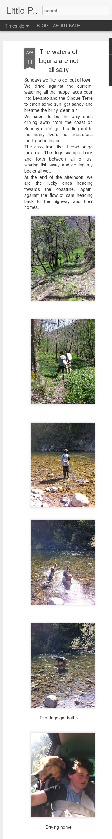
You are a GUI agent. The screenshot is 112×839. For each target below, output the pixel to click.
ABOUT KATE (66, 25)
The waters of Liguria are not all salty (58, 60)
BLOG (43, 25)
